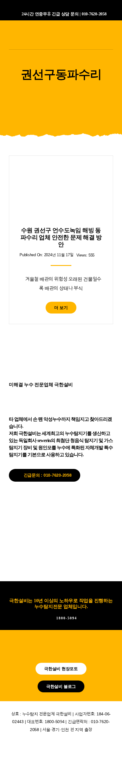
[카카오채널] (61, 5)
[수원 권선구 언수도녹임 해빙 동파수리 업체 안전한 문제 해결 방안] (61, 170)
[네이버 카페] (71, 5)
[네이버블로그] (50, 5)
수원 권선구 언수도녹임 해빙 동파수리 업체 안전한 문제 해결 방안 (61, 237)
